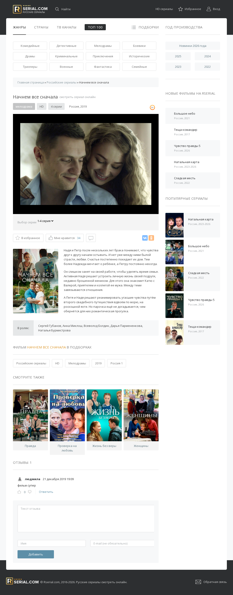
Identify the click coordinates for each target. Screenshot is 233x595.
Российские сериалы (31, 363)
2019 (98, 363)
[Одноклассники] (151, 238)
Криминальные (66, 56)
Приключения (103, 56)
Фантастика (103, 67)
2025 (178, 56)
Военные (66, 67)
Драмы (30, 56)
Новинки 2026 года (192, 46)
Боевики (139, 46)
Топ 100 (95, 27)
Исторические (139, 56)
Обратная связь (215, 582)
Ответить (46, 492)
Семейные (139, 67)
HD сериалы (164, 9)
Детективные (66, 46)
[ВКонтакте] (145, 238)
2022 (207, 67)
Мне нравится (67, 238)
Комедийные (30, 46)
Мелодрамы (103, 46)
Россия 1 (117, 363)
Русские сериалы (30, 9)
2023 (178, 67)
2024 (207, 56)
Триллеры (30, 67)
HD (57, 363)
